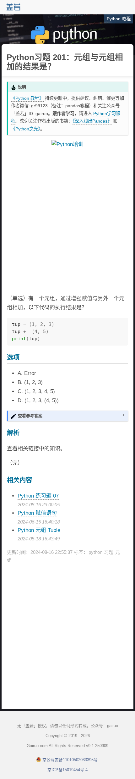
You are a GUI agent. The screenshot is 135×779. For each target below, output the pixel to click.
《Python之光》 (25, 128)
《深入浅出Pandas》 (92, 121)
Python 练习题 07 (38, 496)
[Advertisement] (67, 221)
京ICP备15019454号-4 (67, 769)
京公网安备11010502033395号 (70, 759)
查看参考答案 (30, 415)
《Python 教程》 (27, 98)
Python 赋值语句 (37, 513)
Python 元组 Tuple (39, 530)
